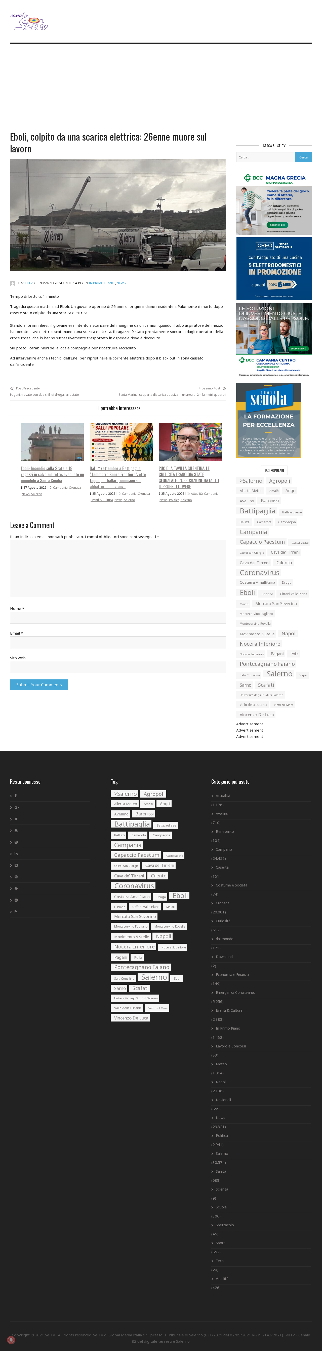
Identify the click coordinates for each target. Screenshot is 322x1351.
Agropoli (279, 480)
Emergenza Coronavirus (235, 992)
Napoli (289, 633)
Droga (286, 582)
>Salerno (251, 480)
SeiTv (28, 283)
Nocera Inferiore (260, 643)
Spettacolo (225, 1225)
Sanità (221, 1171)
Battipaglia (257, 510)
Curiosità (223, 920)
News (121, 283)
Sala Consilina (250, 675)
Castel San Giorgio (252, 552)
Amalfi (274, 491)
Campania (60, 487)
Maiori (244, 604)
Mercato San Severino (276, 603)
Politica (174, 500)
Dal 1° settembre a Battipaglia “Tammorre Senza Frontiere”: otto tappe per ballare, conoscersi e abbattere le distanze (118, 477)
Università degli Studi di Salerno (261, 695)
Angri (291, 490)
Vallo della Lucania (253, 704)
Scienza (222, 1189)
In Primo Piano (101, 283)
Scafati (266, 685)
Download (224, 956)
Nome (17, 608)
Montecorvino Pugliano (256, 614)
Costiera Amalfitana (257, 582)
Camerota (264, 522)
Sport (220, 1242)
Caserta (222, 867)
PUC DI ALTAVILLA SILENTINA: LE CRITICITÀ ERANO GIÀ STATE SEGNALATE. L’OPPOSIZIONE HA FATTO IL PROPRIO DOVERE (189, 477)
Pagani (277, 653)
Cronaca (75, 487)
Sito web (18, 657)
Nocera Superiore (252, 654)
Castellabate (300, 542)
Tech (220, 1260)
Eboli (247, 592)
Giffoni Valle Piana (293, 594)
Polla (295, 653)
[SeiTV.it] (30, 17)
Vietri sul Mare (283, 705)
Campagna (287, 522)
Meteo (221, 1064)
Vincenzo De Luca (257, 714)
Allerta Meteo (251, 490)
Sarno (245, 685)
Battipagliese (292, 512)
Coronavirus (259, 572)
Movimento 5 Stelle (257, 633)
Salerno (36, 494)
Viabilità (222, 1278)
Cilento (284, 562)
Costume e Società (231, 885)
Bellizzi (245, 522)
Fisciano (267, 594)
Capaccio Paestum (262, 541)
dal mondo (224, 938)
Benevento (225, 831)
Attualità (197, 493)
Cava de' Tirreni (285, 552)
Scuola (221, 1207)
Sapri (303, 675)
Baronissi (270, 501)
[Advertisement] (161, 88)
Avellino (247, 500)
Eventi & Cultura (102, 500)
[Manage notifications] (11, 1340)
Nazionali (223, 1099)
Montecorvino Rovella (255, 623)
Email (16, 633)
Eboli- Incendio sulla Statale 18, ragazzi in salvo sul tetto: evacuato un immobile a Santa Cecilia (52, 474)
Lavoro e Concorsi (231, 1046)
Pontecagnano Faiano (267, 663)
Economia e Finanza (232, 974)
